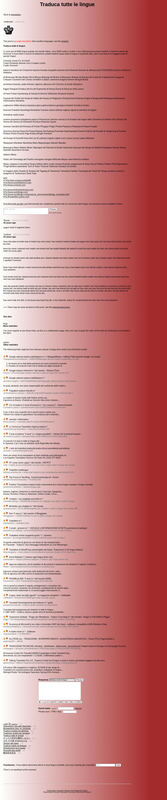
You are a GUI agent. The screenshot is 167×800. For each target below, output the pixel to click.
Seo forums (72, 792)
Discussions (63, 792)
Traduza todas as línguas (14, 746)
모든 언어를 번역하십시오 (15, 741)
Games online (51, 790)
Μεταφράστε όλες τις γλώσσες (17, 728)
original (64, 41)
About (85, 790)
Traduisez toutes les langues (16, 733)
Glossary (67, 790)
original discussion (61, 307)
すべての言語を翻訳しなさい (16, 738)
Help (72, 790)
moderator (8, 22)
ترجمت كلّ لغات (10, 724)
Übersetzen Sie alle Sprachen (17, 726)
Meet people (80, 792)
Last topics (60, 790)
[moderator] (8, 34)
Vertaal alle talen (11, 743)
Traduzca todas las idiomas (16, 731)
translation (16, 15)
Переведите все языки (14, 748)
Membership (78, 790)
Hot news (56, 792)
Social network (48, 792)
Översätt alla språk (11, 750)
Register (78, 708)
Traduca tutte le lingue (13, 735)
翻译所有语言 (9, 753)
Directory (88, 792)
